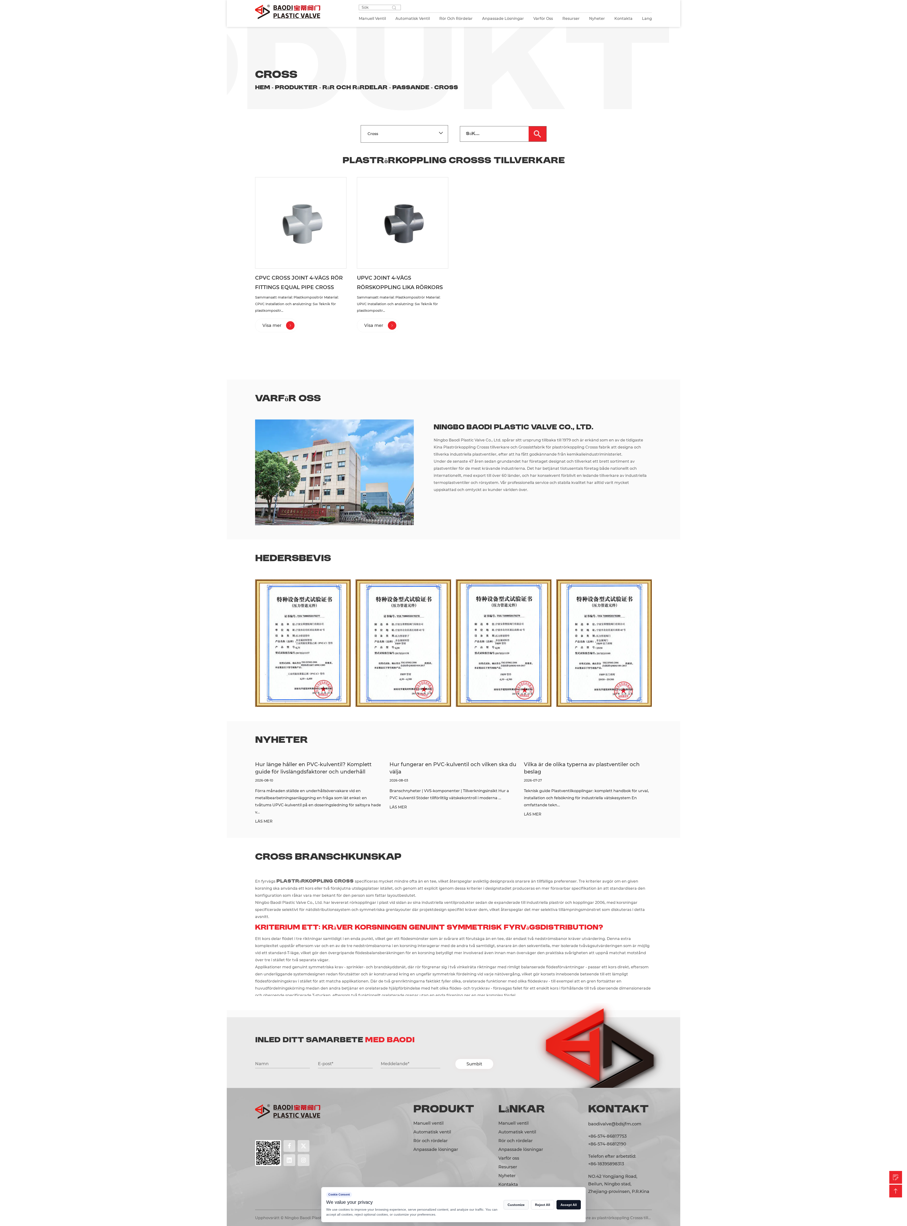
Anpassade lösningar (435, 1149)
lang (647, 18)
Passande (410, 88)
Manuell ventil (428, 1123)
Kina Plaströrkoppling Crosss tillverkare (472, 447)
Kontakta (623, 18)
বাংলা (119, 1156)
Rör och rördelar (355, 88)
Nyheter (597, 18)
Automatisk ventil (432, 1132)
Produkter (296, 88)
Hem (262, 88)
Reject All (542, 1205)
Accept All (568, 1205)
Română (731, 1156)
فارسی (139, 1156)
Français (215, 1156)
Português (165, 1156)
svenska (782, 1156)
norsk (681, 1156)
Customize (516, 1205)
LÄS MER (264, 807)
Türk (192, 1156)
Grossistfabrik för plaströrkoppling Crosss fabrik (564, 447)
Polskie (704, 1156)
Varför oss (543, 18)
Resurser (571, 18)
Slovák (757, 1156)
